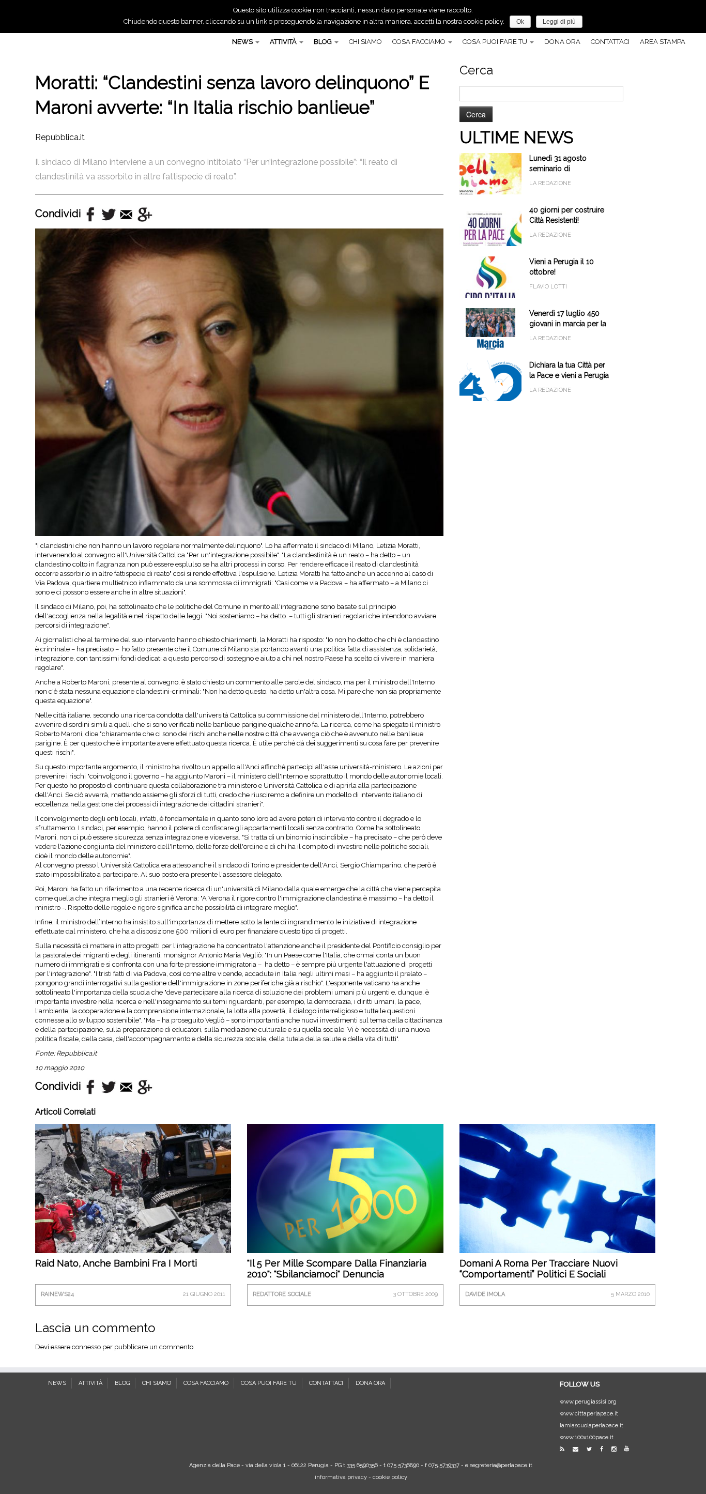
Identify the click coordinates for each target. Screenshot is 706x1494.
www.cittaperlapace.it (589, 1413)
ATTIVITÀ (284, 41)
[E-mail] (579, 1449)
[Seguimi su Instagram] (617, 1449)
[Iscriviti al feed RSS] (565, 1449)
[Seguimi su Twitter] (592, 1449)
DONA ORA (562, 41)
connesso (86, 1347)
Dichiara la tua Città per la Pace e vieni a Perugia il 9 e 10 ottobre (569, 375)
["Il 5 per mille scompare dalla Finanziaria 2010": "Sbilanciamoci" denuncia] (345, 1195)
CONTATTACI (610, 41)
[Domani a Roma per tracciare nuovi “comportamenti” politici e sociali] (557, 1196)
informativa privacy (341, 1477)
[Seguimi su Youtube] (630, 1448)
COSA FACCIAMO (419, 41)
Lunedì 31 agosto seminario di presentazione (558, 168)
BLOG (323, 41)
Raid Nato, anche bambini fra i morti (116, 1263)
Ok (520, 21)
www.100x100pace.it (586, 1437)
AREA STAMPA (662, 41)
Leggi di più (559, 21)
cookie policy (390, 1477)
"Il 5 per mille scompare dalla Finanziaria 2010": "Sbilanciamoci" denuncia (336, 1268)
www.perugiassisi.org (588, 1401)
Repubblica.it (60, 137)
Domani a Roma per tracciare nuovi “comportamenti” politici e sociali (538, 1268)
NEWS (243, 41)
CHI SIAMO (365, 41)
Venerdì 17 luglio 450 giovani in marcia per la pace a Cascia (567, 323)
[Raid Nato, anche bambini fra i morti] (133, 1188)
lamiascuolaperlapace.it (591, 1425)
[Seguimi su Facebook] (605, 1449)
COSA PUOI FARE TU (496, 41)
